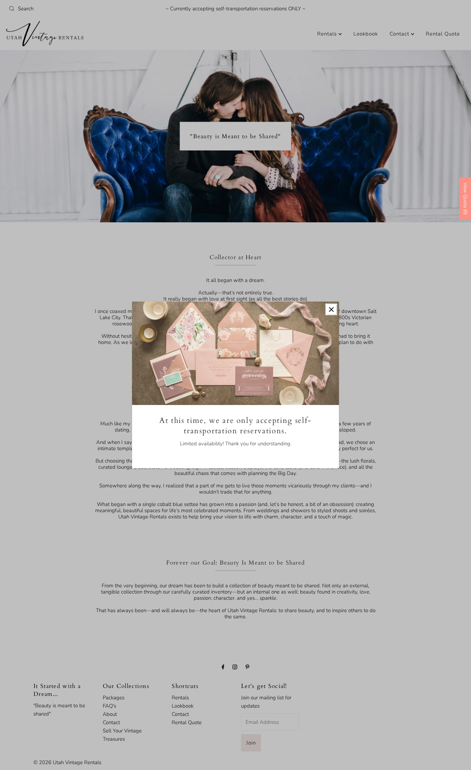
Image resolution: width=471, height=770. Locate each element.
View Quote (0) (465, 198)
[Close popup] (331, 309)
